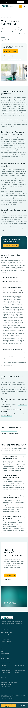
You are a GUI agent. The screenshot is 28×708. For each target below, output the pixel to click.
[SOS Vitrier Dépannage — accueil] (7, 6)
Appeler (21, 2)
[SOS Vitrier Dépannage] (7, 617)
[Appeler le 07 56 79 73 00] (20, 6)
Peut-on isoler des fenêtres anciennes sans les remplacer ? (11, 476)
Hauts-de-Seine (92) (6, 670)
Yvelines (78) (4, 668)
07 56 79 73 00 (11, 575)
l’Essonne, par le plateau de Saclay (10, 433)
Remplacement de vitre (6, 632)
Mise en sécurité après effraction (8, 644)
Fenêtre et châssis (5, 639)
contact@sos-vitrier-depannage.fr (9, 682)
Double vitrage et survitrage (7, 637)
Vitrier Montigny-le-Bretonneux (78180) (12, 281)
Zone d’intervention (5, 653)
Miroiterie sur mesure (6, 641)
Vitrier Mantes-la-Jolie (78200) (10, 277)
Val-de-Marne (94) (5, 672)
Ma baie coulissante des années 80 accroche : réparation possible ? (12, 496)
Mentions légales (5, 658)
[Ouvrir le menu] (24, 6)
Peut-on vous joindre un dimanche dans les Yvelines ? (11, 517)
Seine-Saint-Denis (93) (20, 670)
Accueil (3, 15)
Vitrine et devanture (5, 634)
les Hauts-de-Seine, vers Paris (9, 431)
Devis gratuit (7, 56)
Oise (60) (17, 672)
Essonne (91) (18, 668)
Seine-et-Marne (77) (19, 665)
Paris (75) (3, 665)
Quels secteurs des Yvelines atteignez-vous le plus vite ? (10, 457)
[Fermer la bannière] (26, 2)
